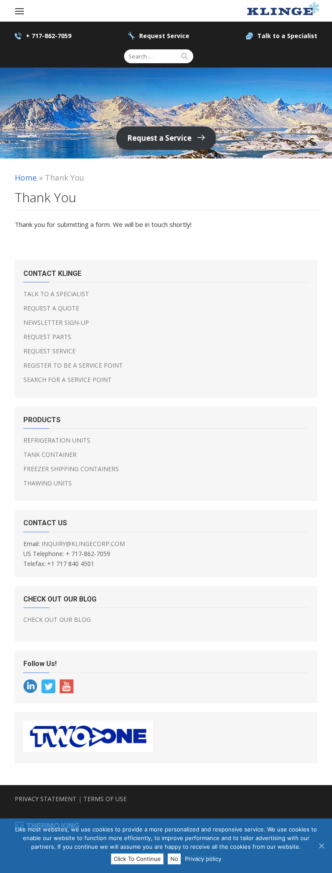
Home (26, 177)
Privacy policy (203, 858)
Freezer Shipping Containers (71, 469)
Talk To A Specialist (56, 294)
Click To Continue (137, 858)
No (174, 858)
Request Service (49, 351)
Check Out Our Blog (57, 619)
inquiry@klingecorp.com (83, 544)
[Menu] (19, 10)
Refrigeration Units (56, 440)
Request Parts (47, 337)
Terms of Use (105, 799)
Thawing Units (47, 483)
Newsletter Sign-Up (56, 322)
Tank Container (50, 454)
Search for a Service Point (67, 379)
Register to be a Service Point (73, 365)
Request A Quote (51, 308)
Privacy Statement (46, 799)
